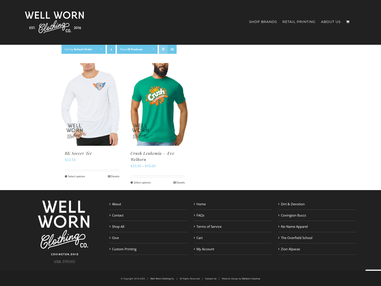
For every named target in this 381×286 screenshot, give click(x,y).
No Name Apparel (294, 226)
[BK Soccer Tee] (92, 104)
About (116, 204)
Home (201, 204)
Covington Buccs (293, 215)
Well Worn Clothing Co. (162, 278)
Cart (199, 238)
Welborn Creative (251, 278)
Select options (76, 176)
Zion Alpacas (290, 249)
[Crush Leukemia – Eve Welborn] (158, 104)
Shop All (118, 226)
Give (115, 238)
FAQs (200, 215)
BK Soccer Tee (78, 153)
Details (115, 176)
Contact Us (211, 278)
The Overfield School (296, 238)
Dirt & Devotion (293, 204)
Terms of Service (209, 226)
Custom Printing (124, 249)
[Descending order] (111, 49)
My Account (205, 249)
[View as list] (172, 49)
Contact (117, 215)
